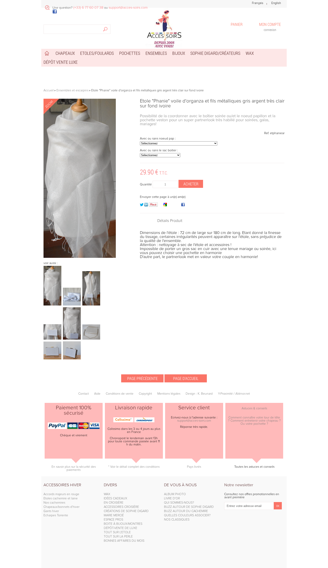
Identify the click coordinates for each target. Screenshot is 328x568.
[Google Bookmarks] (165, 205)
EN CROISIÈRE (113, 502)
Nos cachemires (54, 502)
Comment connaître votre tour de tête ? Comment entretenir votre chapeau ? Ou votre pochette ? (254, 420)
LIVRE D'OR (172, 498)
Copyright (145, 393)
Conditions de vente (119, 393)
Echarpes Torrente (56, 515)
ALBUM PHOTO (175, 494)
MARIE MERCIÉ (114, 515)
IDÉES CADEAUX (115, 498)
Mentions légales (168, 393)
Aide (97, 393)
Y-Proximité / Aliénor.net (234, 393)
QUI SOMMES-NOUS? (179, 502)
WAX (107, 494)
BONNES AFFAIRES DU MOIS (124, 540)
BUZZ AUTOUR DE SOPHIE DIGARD (189, 507)
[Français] (257, 3)
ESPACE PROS (113, 519)
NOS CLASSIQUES (176, 519)
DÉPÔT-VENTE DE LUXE (120, 528)
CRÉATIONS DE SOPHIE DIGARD (126, 511)
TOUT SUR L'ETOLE (117, 532)
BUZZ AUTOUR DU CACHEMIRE (186, 511)
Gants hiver (51, 511)
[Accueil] (164, 28)
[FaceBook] (183, 205)
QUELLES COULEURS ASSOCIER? (187, 515)
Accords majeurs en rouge (61, 494)
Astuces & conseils (254, 408)
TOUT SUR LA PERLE (118, 536)
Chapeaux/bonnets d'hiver (61, 507)
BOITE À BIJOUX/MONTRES (123, 523)
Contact (83, 393)
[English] (276, 3)
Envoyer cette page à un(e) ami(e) (162, 197)
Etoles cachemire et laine (61, 498)
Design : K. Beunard (199, 393)
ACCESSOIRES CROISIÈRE (121, 507)
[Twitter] (141, 205)
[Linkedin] (146, 205)
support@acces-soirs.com (194, 420)
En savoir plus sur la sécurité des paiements (74, 468)
